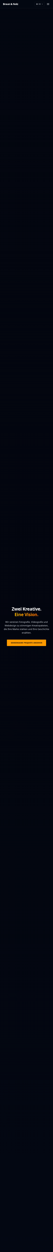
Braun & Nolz (10, 4)
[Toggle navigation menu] (48, 4)
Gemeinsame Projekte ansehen (26, 643)
